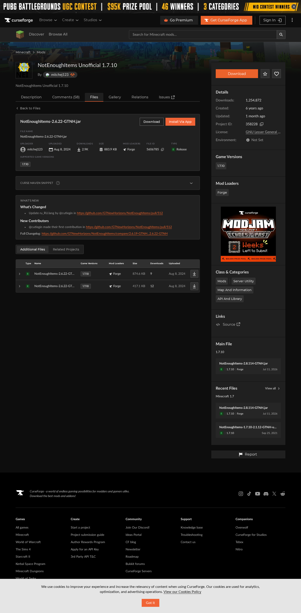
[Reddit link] (282, 493)
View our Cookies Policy (182, 592)
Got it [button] (150, 603)
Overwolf (242, 527)
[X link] (274, 493)
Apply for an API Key (85, 549)
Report (251, 454)
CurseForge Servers (139, 571)
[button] (108, 274)
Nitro (239, 549)
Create (68, 20)
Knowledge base (192, 527)
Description (31, 97)
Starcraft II (23, 556)
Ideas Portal (133, 534)
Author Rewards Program (88, 542)
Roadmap (132, 556)
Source (229, 324)
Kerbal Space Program (30, 564)
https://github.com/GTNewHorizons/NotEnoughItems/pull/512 (120, 213)
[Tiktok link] (249, 493)
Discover (36, 34)
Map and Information (234, 290)
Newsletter (133, 549)
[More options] (292, 20)
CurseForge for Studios (251, 534)
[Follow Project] (276, 73)
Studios (90, 20)
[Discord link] (266, 493)
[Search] (281, 34)
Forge (222, 192)
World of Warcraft (28, 542)
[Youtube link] (257, 493)
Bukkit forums (135, 564)
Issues (164, 97)
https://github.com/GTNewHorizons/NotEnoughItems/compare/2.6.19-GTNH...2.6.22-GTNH (105, 233)
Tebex (239, 542)
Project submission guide (87, 534)
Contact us (188, 542)
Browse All (58, 34)
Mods (41, 52)
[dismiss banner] (294, 6)
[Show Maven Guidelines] (191, 183)
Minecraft (23, 52)
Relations (140, 97)
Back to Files (30, 108)
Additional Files (32, 249)
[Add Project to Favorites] (265, 73)
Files (94, 97)
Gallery (115, 97)
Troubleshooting (192, 534)
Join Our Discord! (138, 527)
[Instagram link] (240, 493)
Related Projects (66, 249)
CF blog (131, 542)
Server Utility (243, 281)
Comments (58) (66, 97)
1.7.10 (221, 166)
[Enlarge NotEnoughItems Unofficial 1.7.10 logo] (24, 70)
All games (22, 527)
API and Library (229, 299)
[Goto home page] (19, 20)
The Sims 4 (23, 549)
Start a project (80, 527)
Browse (45, 20)
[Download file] (194, 274)
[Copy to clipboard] (261, 124)
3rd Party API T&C (83, 556)
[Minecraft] (20, 34)
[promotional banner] (150, 6)
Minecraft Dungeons (30, 571)
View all (270, 388)
